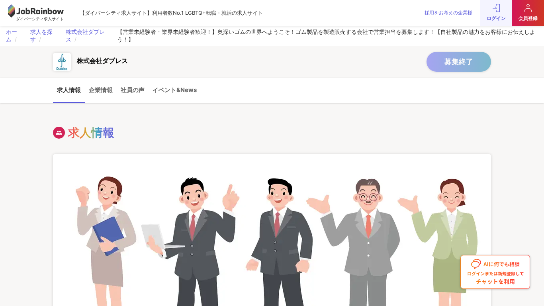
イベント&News (175, 90)
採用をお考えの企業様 (448, 13)
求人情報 (69, 90)
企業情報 (101, 90)
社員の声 (133, 90)
